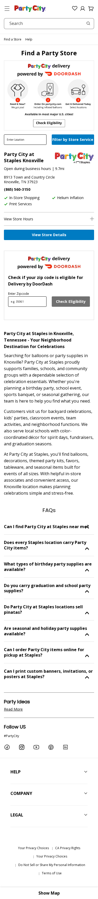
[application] (73, 140)
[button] (7, 8)
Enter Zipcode (18, 293)
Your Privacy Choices (33, 848)
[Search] (88, 23)
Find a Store (12, 39)
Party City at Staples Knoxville (24, 157)
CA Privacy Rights (67, 848)
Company (21, 793)
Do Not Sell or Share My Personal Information (51, 865)
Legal (16, 815)
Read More (13, 709)
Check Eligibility (71, 301)
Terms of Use (52, 873)
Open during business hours (27, 168)
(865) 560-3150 (17, 189)
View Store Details (49, 234)
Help (28, 39)
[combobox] (49, 23)
